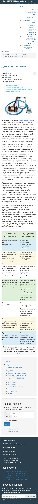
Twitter (23, 3)
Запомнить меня (11, 420)
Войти (7, 424)
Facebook (17, 3)
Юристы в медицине (13, 366)
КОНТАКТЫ (11, 393)
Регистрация (12, 427)
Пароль (7, 416)
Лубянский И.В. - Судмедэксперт (17, 375)
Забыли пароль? (13, 431)
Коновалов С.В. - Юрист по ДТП (17, 373)
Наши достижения (13, 390)
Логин (7, 412)
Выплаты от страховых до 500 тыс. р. (18, 473)
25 (2, 51)
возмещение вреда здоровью (14, 87)
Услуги (11, 77)
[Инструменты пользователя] (34, 73)
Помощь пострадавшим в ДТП (16, 471)
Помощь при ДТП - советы (15, 386)
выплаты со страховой (12, 91)
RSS (35, 3)
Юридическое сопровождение (16, 475)
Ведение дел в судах (12, 477)
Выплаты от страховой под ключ (16, 479)
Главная (8, 361)
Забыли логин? (13, 429)
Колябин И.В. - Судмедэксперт (16, 377)
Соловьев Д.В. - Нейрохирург (16, 379)
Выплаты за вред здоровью (16, 367)
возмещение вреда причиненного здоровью (18, 89)
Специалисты (9, 371)
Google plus (30, 3)
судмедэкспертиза (11, 85)
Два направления (14, 66)
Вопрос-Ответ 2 (12, 384)
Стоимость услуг (12, 391)
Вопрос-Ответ (12, 382)
